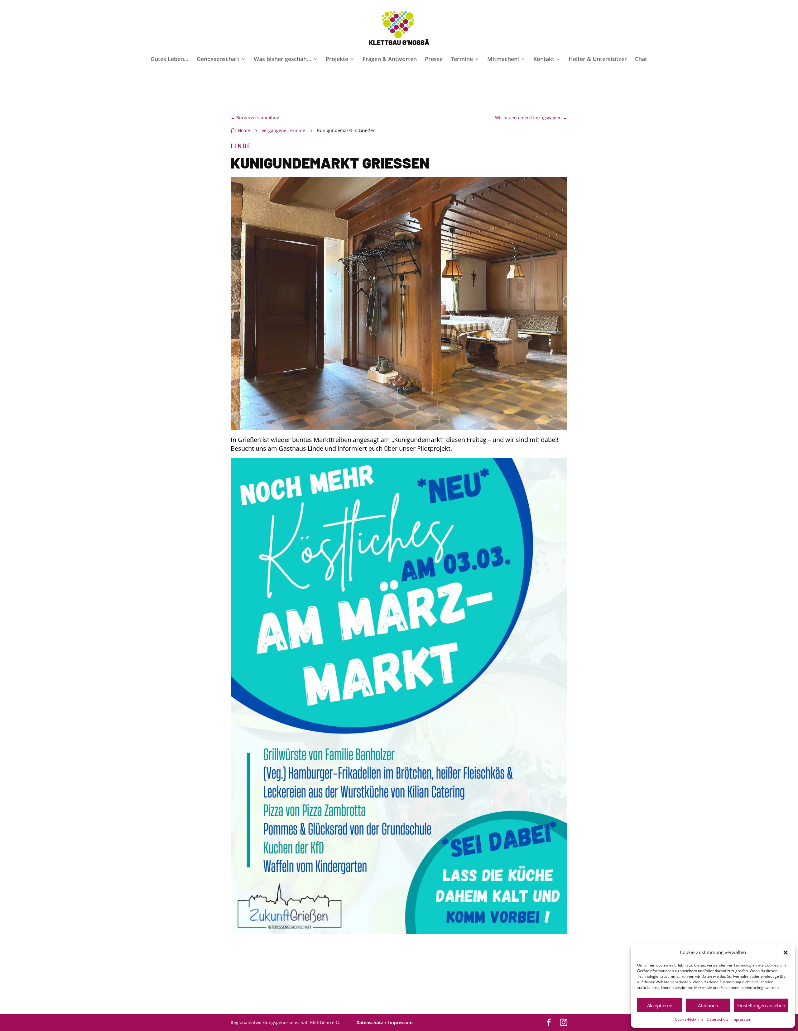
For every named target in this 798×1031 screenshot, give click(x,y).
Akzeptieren (659, 1005)
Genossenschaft (218, 60)
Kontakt (543, 60)
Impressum (741, 1019)
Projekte (337, 60)
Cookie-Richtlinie (689, 1019)
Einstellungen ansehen (761, 1005)
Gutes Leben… (170, 60)
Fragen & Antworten (390, 60)
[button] (785, 952)
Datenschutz (717, 1019)
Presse (434, 60)
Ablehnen (708, 1005)
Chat (641, 60)
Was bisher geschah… (282, 60)
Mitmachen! (503, 60)
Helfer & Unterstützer (598, 60)
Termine (462, 60)
